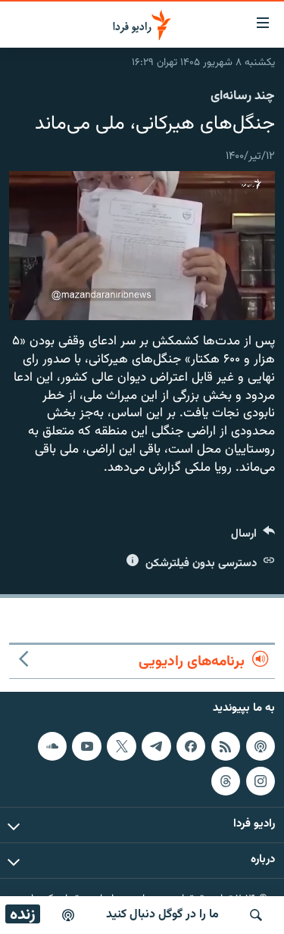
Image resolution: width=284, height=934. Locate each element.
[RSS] (225, 746)
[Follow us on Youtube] (86, 746)
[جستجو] (256, 915)
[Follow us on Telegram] (156, 746)
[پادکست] (68, 915)
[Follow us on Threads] (225, 781)
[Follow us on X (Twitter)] (121, 746)
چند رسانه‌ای (243, 96)
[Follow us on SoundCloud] (52, 746)
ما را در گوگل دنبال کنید (162, 914)
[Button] (253, 537)
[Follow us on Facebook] (190, 746)
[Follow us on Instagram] (260, 781)
